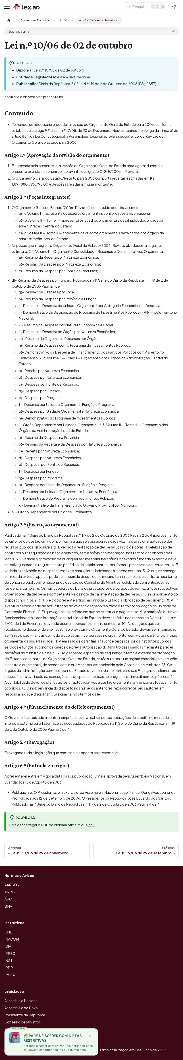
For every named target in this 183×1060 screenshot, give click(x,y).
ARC (8, 899)
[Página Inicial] (8, 20)
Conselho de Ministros (22, 1022)
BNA (8, 906)
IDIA (7, 946)
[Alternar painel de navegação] (7, 6)
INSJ (8, 960)
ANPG (9, 892)
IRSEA (9, 974)
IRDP (8, 967)
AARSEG (11, 884)
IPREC (9, 953)
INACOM (11, 939)
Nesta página (18, 31)
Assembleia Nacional (21, 1000)
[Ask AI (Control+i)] (174, 6)
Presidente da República (24, 1015)
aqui (91, 825)
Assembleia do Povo (21, 1007)
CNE (8, 932)
